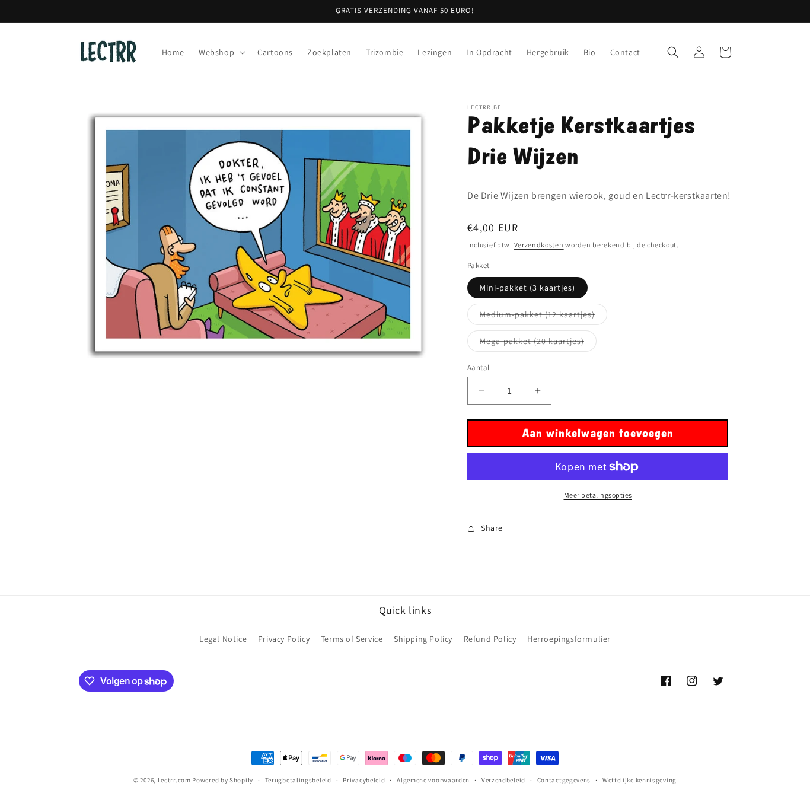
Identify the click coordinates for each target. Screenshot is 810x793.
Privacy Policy (284, 638)
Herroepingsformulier (569, 638)
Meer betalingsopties (598, 495)
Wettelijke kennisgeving (639, 780)
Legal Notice (223, 638)
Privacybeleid (364, 780)
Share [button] (492, 528)
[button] (221, 52)
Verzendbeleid (503, 780)
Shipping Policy (423, 638)
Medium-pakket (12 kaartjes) (543, 316)
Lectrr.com (174, 780)
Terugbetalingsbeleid (298, 780)
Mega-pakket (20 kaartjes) (538, 343)
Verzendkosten (539, 244)
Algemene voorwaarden (433, 780)
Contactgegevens (564, 780)
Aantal (478, 367)
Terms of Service (352, 638)
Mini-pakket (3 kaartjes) (527, 287)
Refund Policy (490, 638)
